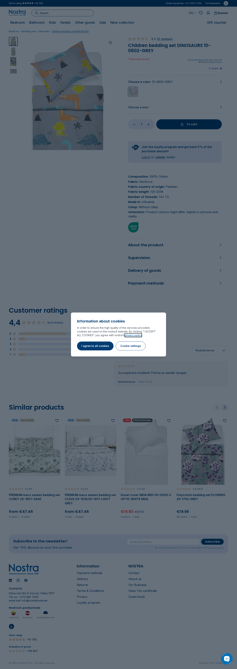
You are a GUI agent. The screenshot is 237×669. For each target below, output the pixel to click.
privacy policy (133, 335)
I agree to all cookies (95, 345)
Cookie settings (130, 345)
